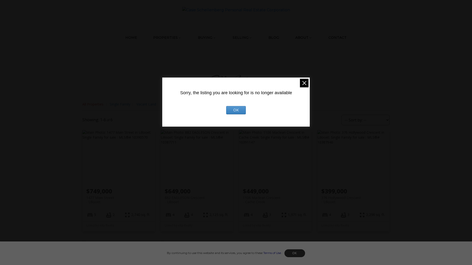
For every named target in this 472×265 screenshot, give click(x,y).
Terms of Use (272, 253)
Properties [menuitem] (165, 37)
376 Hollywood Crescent (341, 199)
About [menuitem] (302, 37)
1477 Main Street (100, 199)
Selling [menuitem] (241, 37)
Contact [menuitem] (337, 37)
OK (294, 253)
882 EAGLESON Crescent (185, 199)
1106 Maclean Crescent (261, 199)
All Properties (92, 104)
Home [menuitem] (131, 37)
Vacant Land (146, 104)
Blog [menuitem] (273, 37)
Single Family (120, 104)
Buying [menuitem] (205, 37)
